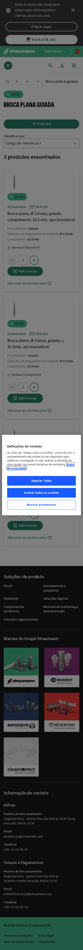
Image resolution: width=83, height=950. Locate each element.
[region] (41, 475)
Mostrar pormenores (41, 504)
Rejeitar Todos (41, 480)
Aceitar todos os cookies (41, 492)
